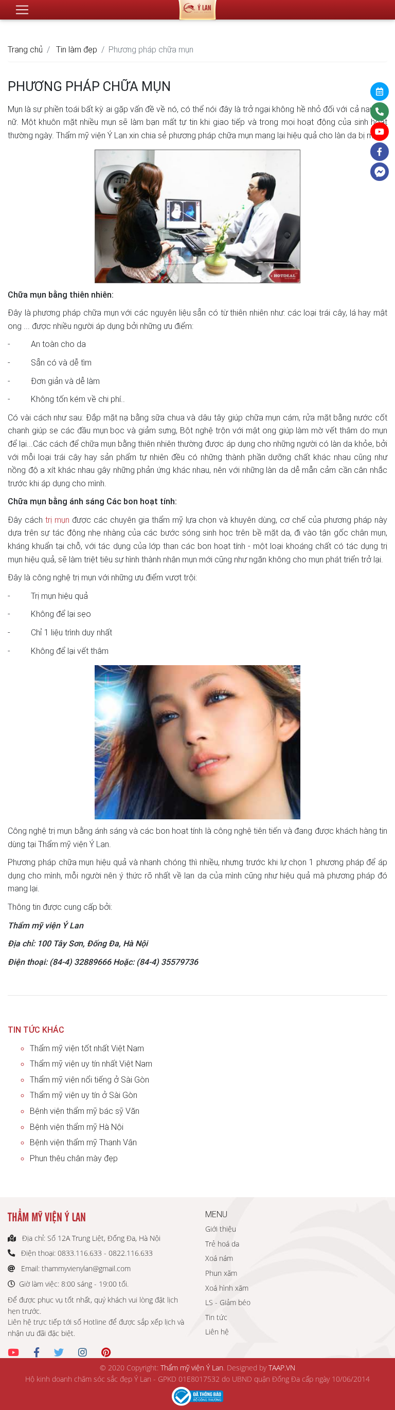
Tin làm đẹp (76, 49)
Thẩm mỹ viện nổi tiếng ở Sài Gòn (89, 1079)
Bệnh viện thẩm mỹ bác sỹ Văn (84, 1111)
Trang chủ (25, 49)
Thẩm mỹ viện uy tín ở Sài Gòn (83, 1095)
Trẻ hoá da (222, 1244)
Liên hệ (217, 1331)
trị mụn (57, 520)
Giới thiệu (220, 1229)
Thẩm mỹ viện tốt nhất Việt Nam (87, 1048)
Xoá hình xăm (226, 1288)
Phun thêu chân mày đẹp (74, 1158)
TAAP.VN (281, 1367)
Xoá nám (219, 1258)
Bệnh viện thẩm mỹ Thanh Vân (83, 1142)
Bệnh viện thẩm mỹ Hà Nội (76, 1127)
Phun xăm (221, 1273)
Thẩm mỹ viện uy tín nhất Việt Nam (91, 1063)
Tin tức (216, 1317)
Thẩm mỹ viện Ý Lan (191, 1367)
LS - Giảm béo (227, 1302)
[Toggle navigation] (22, 10)
